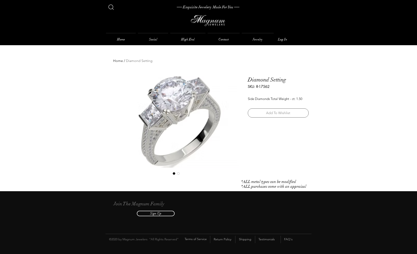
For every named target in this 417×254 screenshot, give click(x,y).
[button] (156, 213)
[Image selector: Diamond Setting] (174, 173)
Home (118, 61)
